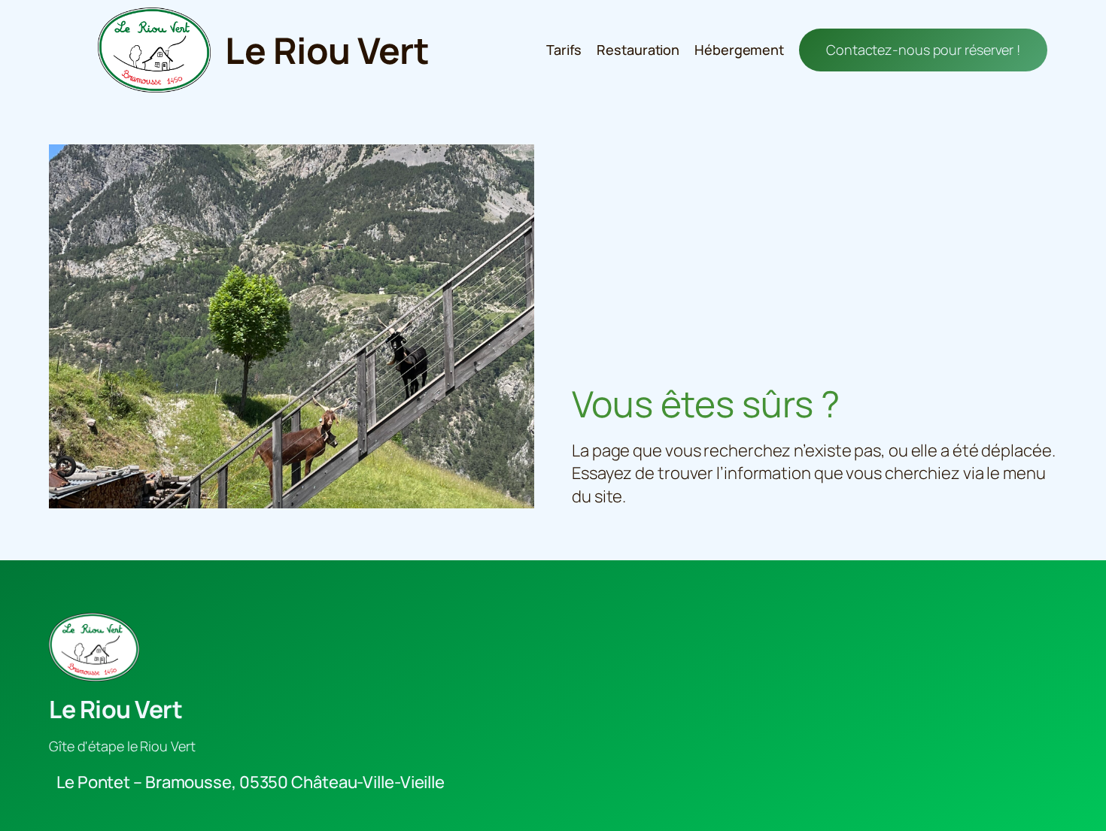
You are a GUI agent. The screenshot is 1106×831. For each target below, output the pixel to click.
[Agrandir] (514, 163)
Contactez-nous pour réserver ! (923, 50)
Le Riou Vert (327, 50)
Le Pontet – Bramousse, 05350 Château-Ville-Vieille (250, 782)
